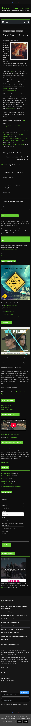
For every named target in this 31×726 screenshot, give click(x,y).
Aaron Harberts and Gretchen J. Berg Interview (14, 636)
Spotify (3, 394)
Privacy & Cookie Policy (7, 680)
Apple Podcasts (20, 392)
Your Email (4, 505)
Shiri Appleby (19, 31)
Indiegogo (4, 587)
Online (5, 678)
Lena (16, 40)
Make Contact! (5, 407)
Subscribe (24, 692)
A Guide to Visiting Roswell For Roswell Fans (13, 612)
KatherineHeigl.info (6, 476)
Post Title (4, 517)
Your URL (4, 511)
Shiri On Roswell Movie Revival (9, 619)
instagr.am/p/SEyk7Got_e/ (9, 90)
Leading (13, 31)
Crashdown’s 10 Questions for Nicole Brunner (14, 626)
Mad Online (4, 478)
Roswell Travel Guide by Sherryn (10, 622)
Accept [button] (19, 721)
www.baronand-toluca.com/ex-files (11, 486)
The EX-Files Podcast (12, 437)
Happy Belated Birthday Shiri (13, 201)
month (25, 704)
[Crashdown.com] (3, 22)
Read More (15, 724)
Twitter (23, 120)
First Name (4, 691)
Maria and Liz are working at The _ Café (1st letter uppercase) (12, 524)
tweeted (12, 71)
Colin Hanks (6, 31)
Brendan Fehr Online (7, 473)
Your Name (4, 499)
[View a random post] (28, 22)
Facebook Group (8, 314)
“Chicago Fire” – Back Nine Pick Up (12, 126)
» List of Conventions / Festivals (10, 249)
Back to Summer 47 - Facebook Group (14, 317)
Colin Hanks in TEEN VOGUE (13, 172)
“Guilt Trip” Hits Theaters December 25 (13, 144)
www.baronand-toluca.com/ (9, 484)
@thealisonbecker (12, 108)
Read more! (4, 667)
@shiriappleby (6, 88)
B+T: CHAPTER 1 (5, 434)
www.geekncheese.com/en (11, 305)
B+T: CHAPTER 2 (15, 434)
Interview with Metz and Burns (10, 632)
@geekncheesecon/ (9, 311)
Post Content (5, 531)
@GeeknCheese (8, 308)
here (2, 256)
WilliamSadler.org (6, 481)
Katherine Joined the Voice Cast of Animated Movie (17, 158)
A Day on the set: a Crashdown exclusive (12, 629)
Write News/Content (6, 409)
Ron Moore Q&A (5, 639)
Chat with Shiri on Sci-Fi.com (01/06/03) (13, 187)
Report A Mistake (6, 405)
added (21, 80)
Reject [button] (25, 721)
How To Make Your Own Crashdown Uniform (14, 615)
